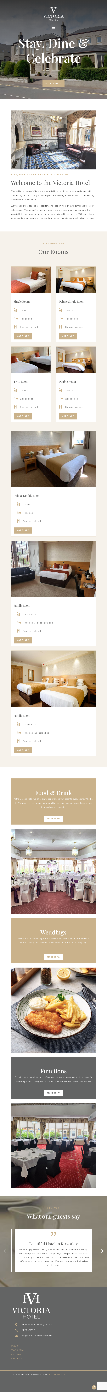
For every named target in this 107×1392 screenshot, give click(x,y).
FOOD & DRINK (17, 1350)
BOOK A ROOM (53, 84)
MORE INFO (22, 336)
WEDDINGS (16, 1354)
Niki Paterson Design (56, 1375)
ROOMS (14, 1346)
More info (53, 818)
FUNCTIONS (16, 1358)
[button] (5, 1250)
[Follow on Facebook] (94, 1387)
